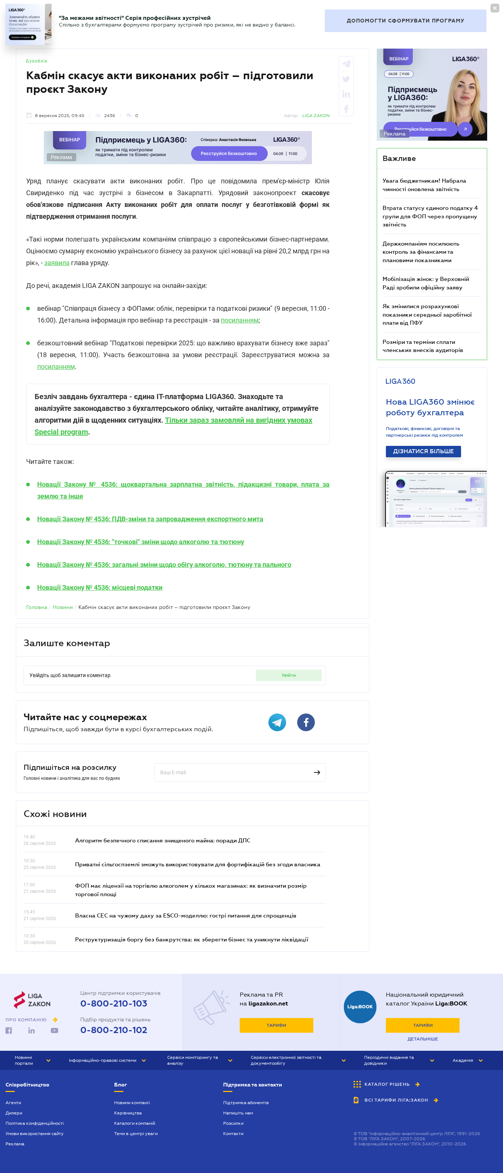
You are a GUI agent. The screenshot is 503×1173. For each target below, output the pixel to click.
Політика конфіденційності (35, 1123)
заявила (57, 263)
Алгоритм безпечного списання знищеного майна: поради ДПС (162, 840)
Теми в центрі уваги (136, 1133)
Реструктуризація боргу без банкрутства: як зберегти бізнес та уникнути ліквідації (191, 939)
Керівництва (128, 1113)
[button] (32, 1060)
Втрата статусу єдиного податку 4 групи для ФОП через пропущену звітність (430, 216)
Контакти (233, 1133)
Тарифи (276, 1025)
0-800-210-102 (113, 1030)
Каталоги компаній (134, 1123)
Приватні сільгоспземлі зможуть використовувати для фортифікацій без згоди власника (197, 864)
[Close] (494, 8)
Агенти (13, 1102)
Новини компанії (132, 1102)
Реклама (15, 1143)
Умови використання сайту (35, 1133)
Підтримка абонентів (246, 1102)
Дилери (14, 1113)
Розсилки (233, 1123)
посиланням (239, 320)
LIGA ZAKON (316, 115)
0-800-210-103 (113, 1003)
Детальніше (423, 1039)
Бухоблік (37, 61)
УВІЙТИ (289, 675)
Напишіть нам (238, 1113)
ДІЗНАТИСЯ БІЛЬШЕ (423, 451)
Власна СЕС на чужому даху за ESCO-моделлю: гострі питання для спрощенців (185, 915)
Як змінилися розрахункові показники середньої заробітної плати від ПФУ (427, 314)
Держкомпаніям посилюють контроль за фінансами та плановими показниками (421, 251)
